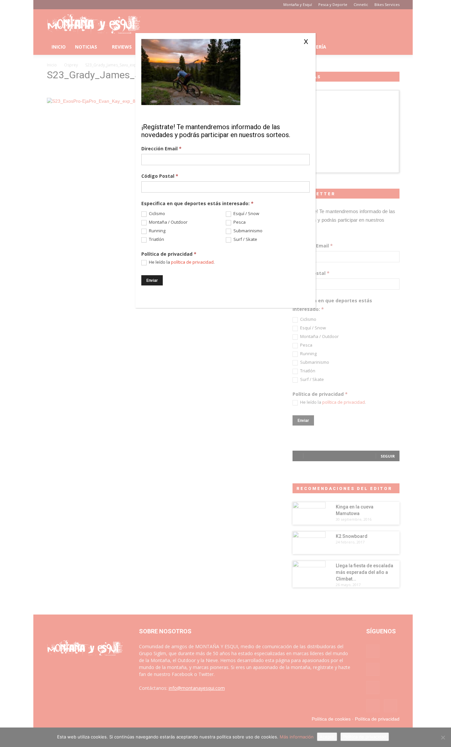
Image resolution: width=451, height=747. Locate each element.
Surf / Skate (244, 239)
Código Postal (159, 176)
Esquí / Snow (245, 213)
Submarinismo (247, 231)
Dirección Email (161, 148)
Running (156, 231)
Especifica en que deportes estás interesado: (197, 203)
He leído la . (181, 262)
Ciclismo (156, 213)
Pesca (239, 222)
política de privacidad (192, 262)
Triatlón (156, 239)
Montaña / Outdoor (168, 222)
